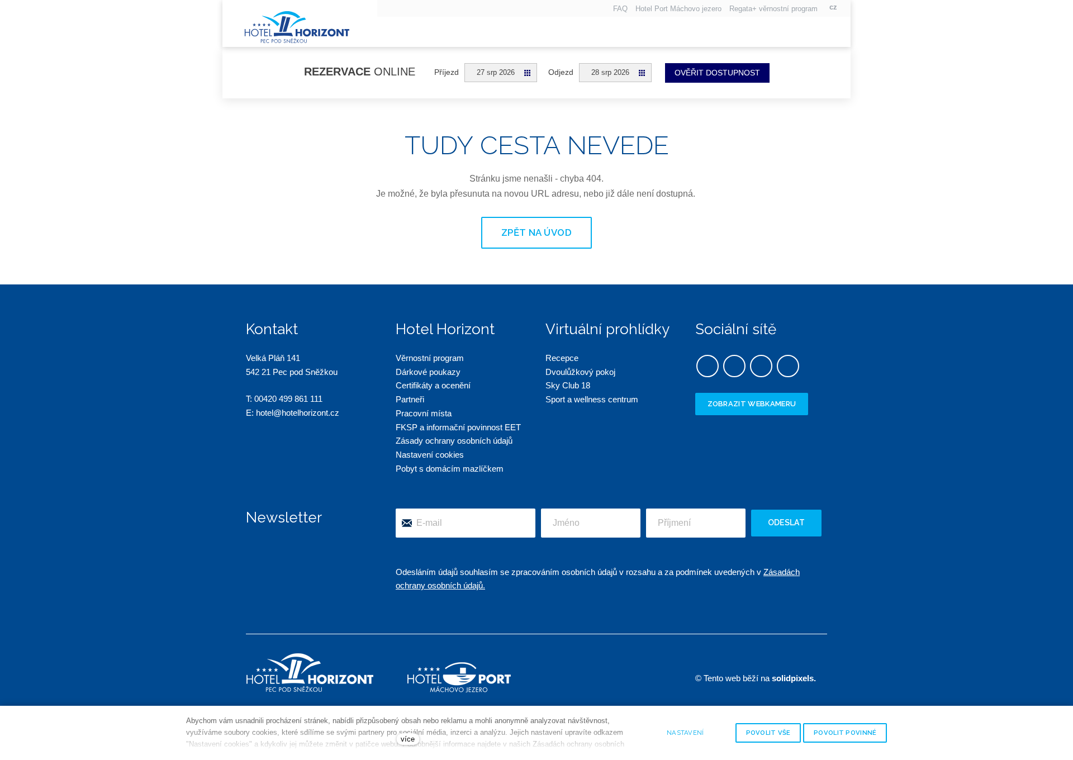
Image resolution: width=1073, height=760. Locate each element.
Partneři (410, 399)
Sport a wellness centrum (591, 399)
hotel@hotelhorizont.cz (297, 412)
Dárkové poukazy (428, 372)
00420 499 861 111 (288, 398)
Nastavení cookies (430, 454)
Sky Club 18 (567, 385)
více (408, 739)
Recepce (561, 358)
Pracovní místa (424, 413)
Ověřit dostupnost (717, 72)
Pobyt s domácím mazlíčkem (450, 468)
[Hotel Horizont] (297, 25)
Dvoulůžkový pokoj (580, 372)
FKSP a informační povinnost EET (458, 427)
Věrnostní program (430, 358)
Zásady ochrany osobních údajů (454, 440)
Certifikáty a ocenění (433, 385)
